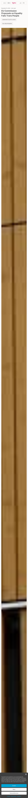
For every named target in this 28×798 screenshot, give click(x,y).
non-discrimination (7, 23)
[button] (26, 774)
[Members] (24, 3)
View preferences (14, 793)
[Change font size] (20, 3)
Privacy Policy (13, 796)
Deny (14, 789)
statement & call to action (9, 19)
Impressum (19, 796)
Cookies (8, 796)
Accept (14, 785)
